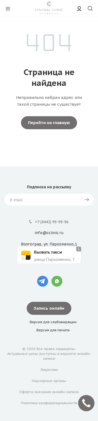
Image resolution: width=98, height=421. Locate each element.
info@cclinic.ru (49, 233)
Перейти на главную (49, 122)
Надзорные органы (49, 380)
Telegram (42, 281)
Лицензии (49, 369)
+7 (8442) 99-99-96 (52, 221)
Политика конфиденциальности (49, 403)
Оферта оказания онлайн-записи (49, 392)
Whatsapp (56, 281)
